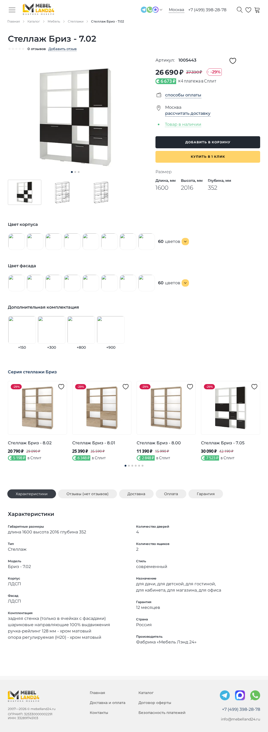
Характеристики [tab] (32, 493)
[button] (24, 192)
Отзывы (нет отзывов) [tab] (87, 493)
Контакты (99, 712)
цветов (169, 241)
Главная (97, 692)
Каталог (146, 692)
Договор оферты (154, 702)
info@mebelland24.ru (240, 719)
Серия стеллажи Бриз (32, 371)
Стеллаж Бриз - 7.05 (222, 442)
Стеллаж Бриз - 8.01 (93, 442)
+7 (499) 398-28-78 (207, 9)
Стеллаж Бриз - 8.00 (159, 442)
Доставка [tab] (136, 493)
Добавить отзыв (62, 49)
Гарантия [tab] (206, 493)
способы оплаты (183, 94)
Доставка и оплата (107, 702)
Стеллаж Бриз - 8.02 (30, 442)
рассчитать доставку (187, 113)
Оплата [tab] (171, 493)
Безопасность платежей (162, 712)
